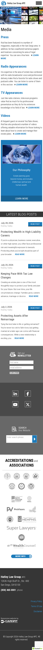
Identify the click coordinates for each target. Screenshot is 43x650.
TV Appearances (12, 93)
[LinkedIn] (15, 394)
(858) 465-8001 (8, 590)
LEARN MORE (22, 84)
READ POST (35, 224)
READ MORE (19, 254)
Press (5, 37)
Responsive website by (9, 618)
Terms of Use (36, 606)
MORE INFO (20, 556)
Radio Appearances (14, 66)
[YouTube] (15, 404)
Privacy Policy (36, 601)
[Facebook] (28, 394)
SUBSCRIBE (14, 373)
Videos (5, 116)
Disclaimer (38, 611)
